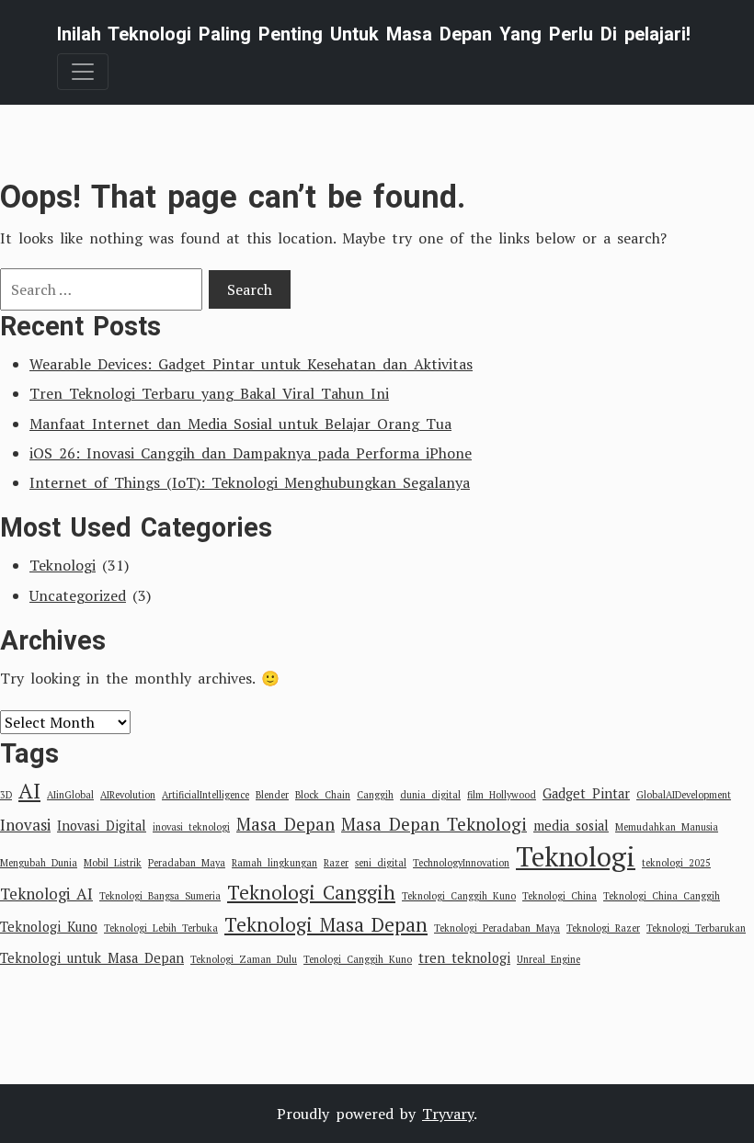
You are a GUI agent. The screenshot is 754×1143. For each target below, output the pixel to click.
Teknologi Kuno (48, 926)
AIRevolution (127, 794)
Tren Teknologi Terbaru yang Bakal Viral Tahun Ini (209, 393)
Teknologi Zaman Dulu (243, 959)
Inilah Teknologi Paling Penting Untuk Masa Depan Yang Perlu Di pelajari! (374, 34)
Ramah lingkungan (274, 862)
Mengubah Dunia (38, 862)
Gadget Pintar (586, 793)
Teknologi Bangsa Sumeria (160, 895)
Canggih (375, 794)
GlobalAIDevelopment (683, 794)
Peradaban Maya (186, 862)
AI (29, 790)
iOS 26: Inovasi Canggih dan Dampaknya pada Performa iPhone (250, 453)
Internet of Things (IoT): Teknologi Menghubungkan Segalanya (249, 482)
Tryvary (448, 1113)
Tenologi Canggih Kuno (357, 959)
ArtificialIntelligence (205, 794)
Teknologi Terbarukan (696, 928)
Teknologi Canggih (311, 892)
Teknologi (62, 565)
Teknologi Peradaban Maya (497, 928)
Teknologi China (559, 895)
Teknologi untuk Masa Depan (92, 958)
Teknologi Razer (603, 928)
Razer (336, 862)
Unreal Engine (548, 959)
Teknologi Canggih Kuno (459, 895)
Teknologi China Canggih (661, 895)
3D (6, 794)
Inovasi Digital (101, 825)
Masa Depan (285, 823)
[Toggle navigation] (83, 71)
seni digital (380, 862)
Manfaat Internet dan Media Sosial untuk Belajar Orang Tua (240, 423)
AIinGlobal (70, 794)
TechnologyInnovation (461, 862)
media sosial (571, 825)
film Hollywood (501, 794)
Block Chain (322, 794)
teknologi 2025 (676, 862)
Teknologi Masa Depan (326, 924)
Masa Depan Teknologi (434, 823)
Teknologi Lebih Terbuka (161, 928)
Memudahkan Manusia (666, 826)
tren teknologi (464, 958)
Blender (272, 794)
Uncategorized (77, 595)
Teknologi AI (46, 893)
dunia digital (430, 794)
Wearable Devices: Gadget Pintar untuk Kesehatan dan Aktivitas (251, 364)
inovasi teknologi (191, 826)
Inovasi (25, 824)
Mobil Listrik (113, 862)
